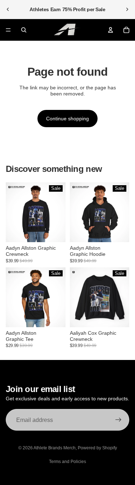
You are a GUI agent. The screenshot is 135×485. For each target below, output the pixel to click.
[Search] (24, 30)
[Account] (110, 30)
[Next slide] (127, 9)
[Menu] (8, 30)
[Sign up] (118, 419)
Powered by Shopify (97, 447)
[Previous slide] (8, 9)
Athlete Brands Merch (54, 447)
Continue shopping (67, 118)
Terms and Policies (67, 461)
